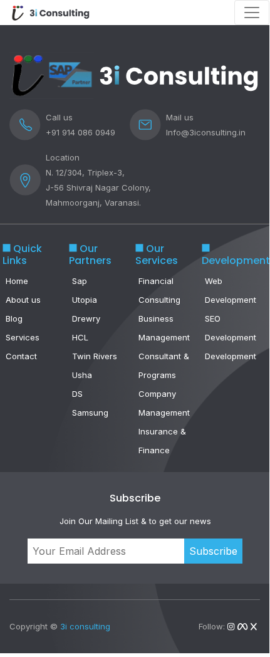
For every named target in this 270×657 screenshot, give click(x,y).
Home (17, 281)
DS (77, 394)
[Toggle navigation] (251, 12)
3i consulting (85, 626)
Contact (21, 356)
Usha (82, 375)
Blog (14, 318)
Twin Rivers (94, 356)
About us (23, 300)
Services (22, 337)
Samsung (90, 412)
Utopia (84, 300)
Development (230, 356)
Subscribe (213, 551)
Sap (79, 281)
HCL (80, 337)
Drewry (86, 318)
